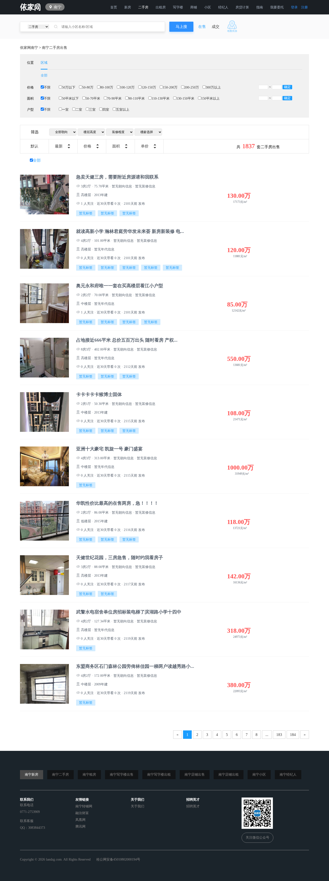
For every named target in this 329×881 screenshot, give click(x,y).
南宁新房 (31, 774)
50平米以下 (70, 98)
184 (293, 735)
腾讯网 (80, 826)
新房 (127, 7)
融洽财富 (82, 813)
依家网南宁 (29, 48)
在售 (202, 27)
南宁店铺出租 (228, 774)
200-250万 (191, 87)
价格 (87, 146)
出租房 (161, 7)
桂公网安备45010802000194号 (118, 859)
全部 (44, 75)
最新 (59, 146)
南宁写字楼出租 (159, 774)
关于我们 (137, 806)
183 (279, 735)
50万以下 (68, 87)
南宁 (57, 7)
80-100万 (106, 87)
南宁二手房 (60, 774)
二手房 (143, 7)
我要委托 (277, 7)
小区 (207, 7)
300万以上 (213, 87)
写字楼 (178, 7)
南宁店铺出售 (194, 774)
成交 (215, 27)
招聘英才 (193, 806)
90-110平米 (136, 98)
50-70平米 (93, 98)
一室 (65, 109)
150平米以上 (210, 98)
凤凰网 (80, 820)
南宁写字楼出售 (121, 774)
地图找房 (232, 26)
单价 (145, 146)
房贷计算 (242, 7)
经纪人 (223, 7)
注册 (304, 7)
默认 (34, 146)
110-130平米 (160, 98)
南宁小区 (259, 774)
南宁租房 (89, 774)
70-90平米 (114, 98)
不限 (47, 87)
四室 (105, 109)
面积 (116, 146)
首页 (113, 7)
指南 (259, 7)
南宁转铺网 (83, 806)
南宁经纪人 (288, 774)
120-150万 (148, 87)
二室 (78, 109)
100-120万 (127, 87)
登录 (294, 7)
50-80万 (87, 87)
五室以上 (122, 109)
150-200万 (170, 87)
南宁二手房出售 (54, 48)
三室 (92, 109)
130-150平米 (185, 98)
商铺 (193, 7)
